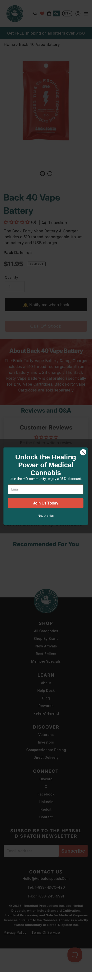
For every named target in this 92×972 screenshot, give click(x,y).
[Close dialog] (83, 452)
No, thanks (45, 515)
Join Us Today (45, 503)
